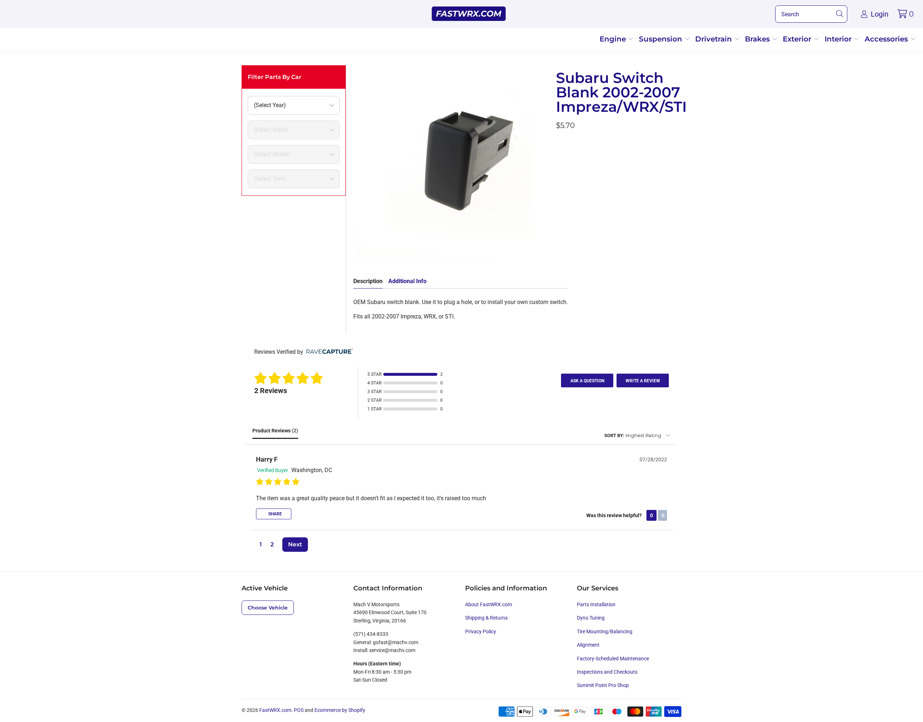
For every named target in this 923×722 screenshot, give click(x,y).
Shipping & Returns (486, 618)
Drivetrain (714, 39)
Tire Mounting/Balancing (604, 631)
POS (299, 710)
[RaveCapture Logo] (328, 352)
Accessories (887, 39)
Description (368, 281)
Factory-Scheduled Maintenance (613, 658)
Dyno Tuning (591, 618)
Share (274, 513)
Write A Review (643, 380)
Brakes (758, 39)
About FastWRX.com (488, 604)
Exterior (798, 39)
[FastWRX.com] (469, 14)
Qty (560, 145)
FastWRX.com (275, 710)
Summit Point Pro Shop (603, 685)
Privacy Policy (480, 631)
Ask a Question (587, 380)
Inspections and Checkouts (607, 672)
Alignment (588, 645)
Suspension (661, 39)
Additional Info (407, 281)
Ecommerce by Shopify (339, 710)
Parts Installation (596, 604)
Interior (839, 39)
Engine (614, 39)
